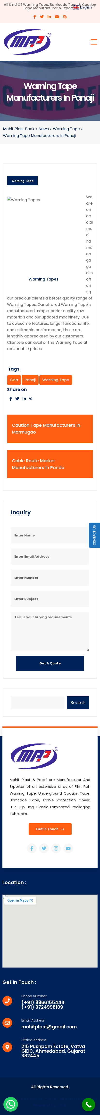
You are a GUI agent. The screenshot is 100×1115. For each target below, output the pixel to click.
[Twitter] (44, 848)
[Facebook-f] (32, 848)
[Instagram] (56, 848)
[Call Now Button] (88, 1104)
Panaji (30, 380)
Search (78, 703)
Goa (14, 380)
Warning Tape (22, 181)
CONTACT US (94, 535)
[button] (10, 1104)
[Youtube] (68, 848)
